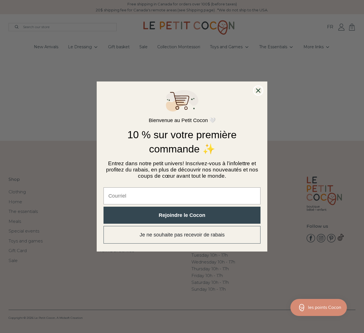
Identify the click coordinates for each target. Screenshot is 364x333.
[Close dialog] (258, 90)
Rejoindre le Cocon (182, 215)
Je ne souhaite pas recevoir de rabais (182, 235)
